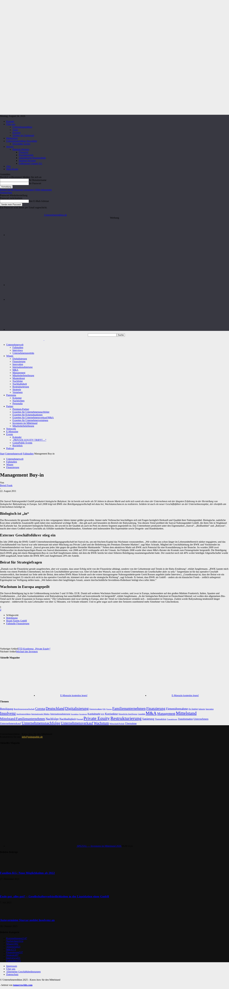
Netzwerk (11, 428)
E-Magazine (12, 431)
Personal (79, 719)
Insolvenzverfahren (24, 714)
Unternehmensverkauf (77, 723)
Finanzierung (18, 361)
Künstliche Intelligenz (128, 714)
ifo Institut (193, 709)
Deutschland (55, 708)
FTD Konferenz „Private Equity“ (34, 648)
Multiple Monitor (20, 149)
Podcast (10, 448)
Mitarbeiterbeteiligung (23, 375)
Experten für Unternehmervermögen (30, 420)
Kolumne (17, 398)
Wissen (9, 356)
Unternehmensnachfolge (41, 723)
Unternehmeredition (22, 127)
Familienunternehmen (129, 708)
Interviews (17, 350)
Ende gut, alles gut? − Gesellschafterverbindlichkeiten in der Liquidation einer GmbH (54, 896)
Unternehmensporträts (23, 353)
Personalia (17, 403)
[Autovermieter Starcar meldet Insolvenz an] (8, 914)
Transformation (185, 719)
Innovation (17, 364)
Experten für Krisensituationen (27, 414)
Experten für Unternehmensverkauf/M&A (33, 417)
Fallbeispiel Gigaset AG (30, 163)
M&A (15, 370)
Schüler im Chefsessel (23, 135)
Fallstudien (17, 347)
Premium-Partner (20, 409)
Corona (40, 708)
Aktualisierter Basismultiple (32, 157)
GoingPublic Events (22, 442)
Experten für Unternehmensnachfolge (30, 412)
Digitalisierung (19, 358)
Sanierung (148, 718)
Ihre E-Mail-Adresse (39, 201)
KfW (102, 714)
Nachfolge (17, 381)
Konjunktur (111, 713)
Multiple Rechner (27, 160)
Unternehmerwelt (14, 344)
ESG (104, 709)
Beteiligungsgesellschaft (24, 709)
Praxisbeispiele (26, 155)
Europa (109, 709)
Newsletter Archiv (21, 143)
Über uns (10, 124)
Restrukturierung (20, 386)
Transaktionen (172, 719)
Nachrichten (18, 400)
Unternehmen (200, 718)
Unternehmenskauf (10, 723)
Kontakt (10, 121)
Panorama (11, 395)
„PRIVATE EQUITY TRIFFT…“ (29, 440)
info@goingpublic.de (32, 737)
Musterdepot (18, 378)
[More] (127, 634)
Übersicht (23, 152)
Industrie (201, 709)
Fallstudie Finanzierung (17, 623)
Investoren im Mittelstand (24, 423)
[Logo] (22, 339)
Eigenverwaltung (95, 709)
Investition (75, 714)
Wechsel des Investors (27, 651)
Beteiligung (12, 618)
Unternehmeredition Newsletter (21, 141)
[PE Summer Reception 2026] (117, 235)
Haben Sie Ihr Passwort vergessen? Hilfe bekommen (26, 189)
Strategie (16, 389)
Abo (8, 166)
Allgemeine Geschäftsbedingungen (23, 971)
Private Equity (96, 718)
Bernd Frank (6, 485)
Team (15, 129)
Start (2, 453)
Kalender (16, 437)
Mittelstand (186, 713)
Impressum (11, 966)
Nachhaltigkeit (19, 384)
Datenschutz (6, 192)
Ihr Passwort (35, 183)
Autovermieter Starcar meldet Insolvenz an (27, 920)
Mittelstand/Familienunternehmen (22, 719)
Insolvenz (8, 713)
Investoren (83, 714)
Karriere (16, 132)
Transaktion (160, 719)
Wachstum (101, 723)
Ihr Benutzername (37, 180)
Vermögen (17, 392)
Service (10, 146)
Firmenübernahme (177, 708)
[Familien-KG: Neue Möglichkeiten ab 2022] (8, 867)
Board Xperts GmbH (16, 620)
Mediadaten (12, 138)
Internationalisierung (22, 367)
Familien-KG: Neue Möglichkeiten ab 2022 (27, 873)
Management (18, 372)
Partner (9, 406)
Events (9, 434)
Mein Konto (12, 169)
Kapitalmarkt (94, 713)
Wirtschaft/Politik (117, 723)
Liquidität (141, 714)
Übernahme (131, 723)
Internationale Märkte (40, 714)
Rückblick (17, 445)
